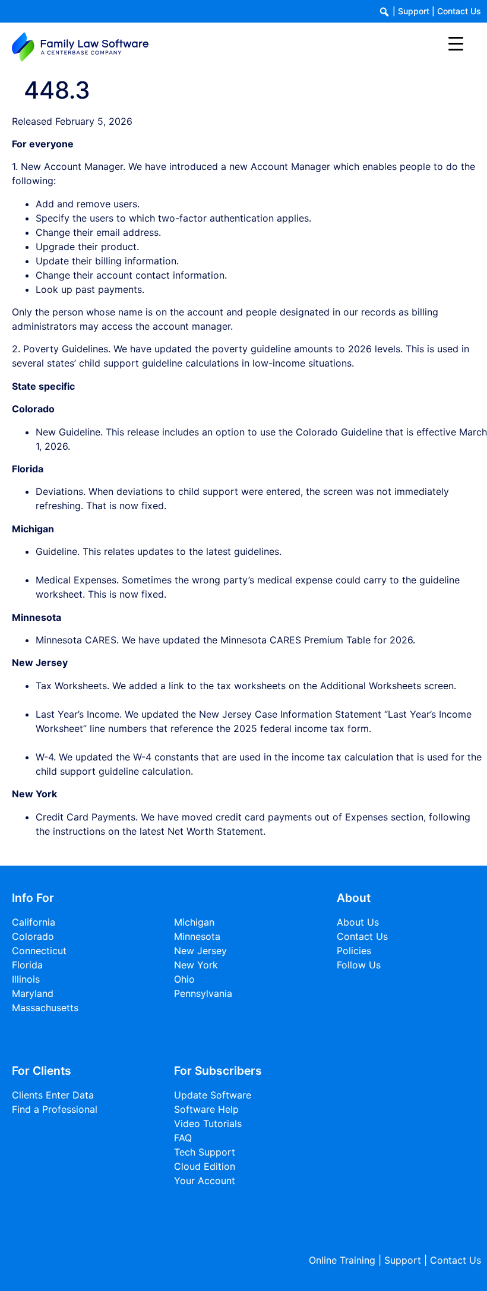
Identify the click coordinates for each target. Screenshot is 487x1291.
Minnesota (197, 936)
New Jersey (200, 951)
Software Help (206, 1109)
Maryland (32, 993)
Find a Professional (54, 1109)
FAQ (183, 1138)
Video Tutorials (208, 1123)
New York (196, 965)
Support (413, 11)
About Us (358, 922)
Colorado (33, 936)
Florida (27, 965)
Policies (354, 951)
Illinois (26, 979)
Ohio (184, 979)
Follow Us (359, 965)
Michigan (194, 922)
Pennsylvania (203, 993)
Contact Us (459, 11)
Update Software (212, 1095)
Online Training (342, 1260)
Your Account (204, 1180)
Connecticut (39, 951)
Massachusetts (45, 1008)
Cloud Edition (204, 1166)
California (33, 922)
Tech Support (204, 1152)
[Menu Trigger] (455, 43)
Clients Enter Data (53, 1095)
